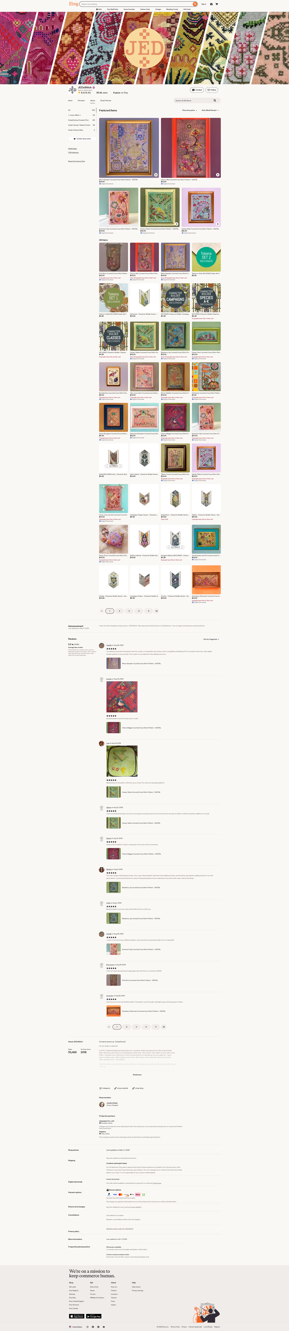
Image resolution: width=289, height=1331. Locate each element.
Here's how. (157, 1183)
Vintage (158, 9)
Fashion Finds (145, 9)
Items (70, 100)
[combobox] (135, 4)
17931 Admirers (73, 152)
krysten (109, 679)
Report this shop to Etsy (76, 161)
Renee (108, 838)
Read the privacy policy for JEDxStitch (119, 1229)
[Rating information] (79, 92)
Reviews (81, 100)
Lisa (107, 743)
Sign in (204, 4)
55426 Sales (72, 149)
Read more (137, 1075)
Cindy (108, 903)
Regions (217, 1327)
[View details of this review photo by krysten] (122, 696)
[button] (197, 90)
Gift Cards (187, 9)
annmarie (109, 996)
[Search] (195, 4)
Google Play (93, 1316)
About (92, 100)
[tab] (82, 110)
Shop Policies (105, 100)
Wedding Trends (172, 9)
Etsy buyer (110, 965)
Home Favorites (129, 9)
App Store (76, 1316)
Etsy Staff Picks (112, 9)
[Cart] (216, 4)
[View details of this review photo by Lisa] (122, 761)
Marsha (109, 869)
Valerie (108, 807)
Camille (109, 645)
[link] (102, 611)
